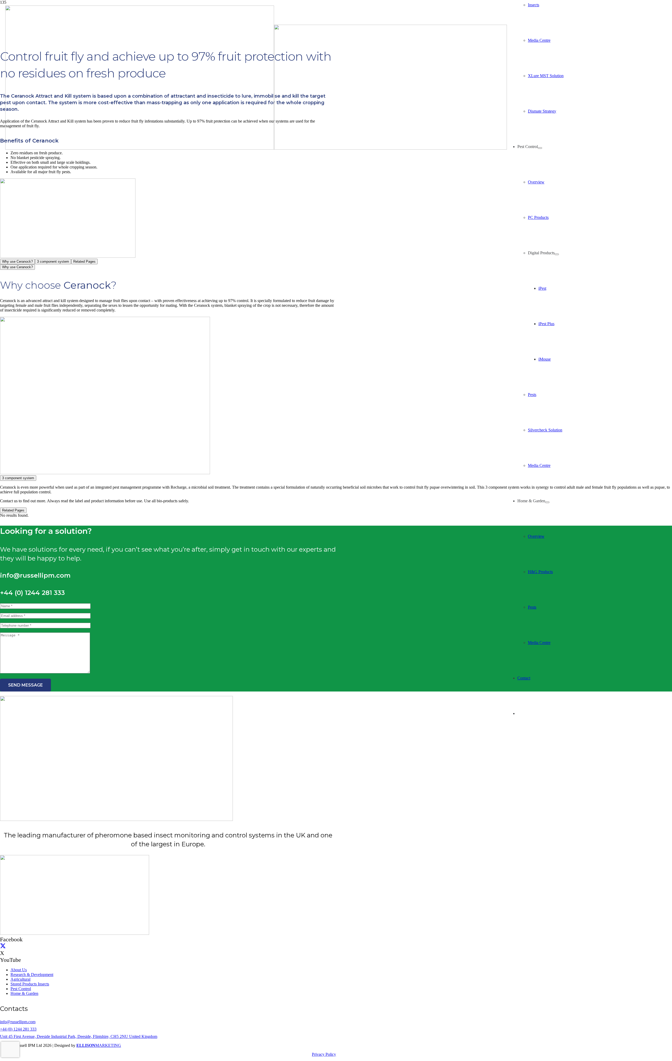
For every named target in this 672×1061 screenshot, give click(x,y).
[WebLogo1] (256, 148)
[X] (3, 946)
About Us (18, 970)
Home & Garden (24, 993)
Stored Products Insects (29, 984)
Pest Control (20, 988)
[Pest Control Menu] (540, 148)
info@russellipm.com (17, 1022)
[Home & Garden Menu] (547, 502)
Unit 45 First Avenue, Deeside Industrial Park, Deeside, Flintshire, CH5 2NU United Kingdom (78, 1036)
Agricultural (20, 979)
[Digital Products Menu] (557, 254)
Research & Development (31, 974)
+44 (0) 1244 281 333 (18, 1029)
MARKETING (98, 1045)
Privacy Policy (324, 1054)
